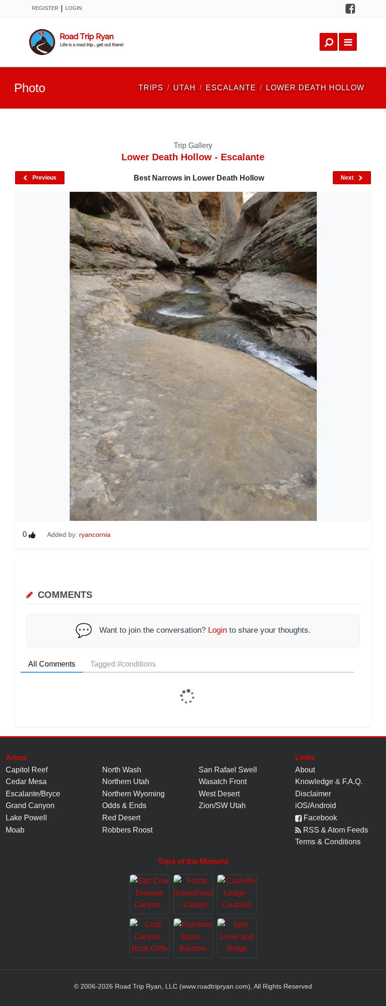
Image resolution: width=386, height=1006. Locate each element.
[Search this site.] (329, 42)
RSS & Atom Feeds (334, 830)
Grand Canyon (30, 806)
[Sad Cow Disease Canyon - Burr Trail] (149, 894)
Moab (15, 830)
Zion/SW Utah (222, 806)
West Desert (219, 794)
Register (45, 8)
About (305, 770)
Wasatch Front (223, 782)
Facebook (319, 818)
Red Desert (121, 818)
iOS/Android (315, 806)
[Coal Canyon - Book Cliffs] (149, 938)
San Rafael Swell (228, 770)
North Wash (121, 770)
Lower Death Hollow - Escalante (193, 157)
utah (184, 88)
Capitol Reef (27, 770)
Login (73, 8)
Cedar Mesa (26, 782)
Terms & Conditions (328, 842)
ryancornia (95, 534)
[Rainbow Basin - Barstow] (193, 938)
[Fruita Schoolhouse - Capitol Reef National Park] (193, 894)
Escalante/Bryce (33, 794)
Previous (43, 177)
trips (150, 88)
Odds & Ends (124, 806)
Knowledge (314, 782)
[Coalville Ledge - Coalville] (237, 894)
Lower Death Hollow (315, 88)
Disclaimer (313, 794)
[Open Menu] (348, 42)
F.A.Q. (352, 782)
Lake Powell (26, 818)
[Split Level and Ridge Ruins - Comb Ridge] (237, 938)
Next (348, 177)
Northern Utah (125, 782)
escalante (231, 88)
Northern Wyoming (133, 794)
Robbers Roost (127, 830)
